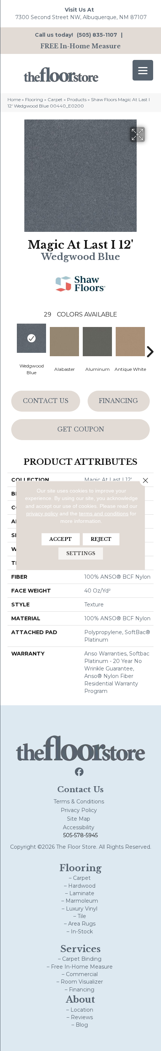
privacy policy (42, 514)
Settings (80, 553)
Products (76, 99)
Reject (101, 539)
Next (149, 340)
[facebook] (79, 772)
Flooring (34, 99)
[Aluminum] (97, 341)
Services (80, 949)
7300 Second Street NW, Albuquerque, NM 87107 (81, 17)
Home (14, 99)
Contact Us (46, 401)
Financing (118, 401)
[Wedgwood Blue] (31, 338)
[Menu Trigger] (143, 70)
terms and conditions (103, 514)
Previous (11, 340)
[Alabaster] (64, 341)
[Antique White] (130, 341)
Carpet (55, 99)
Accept (60, 539)
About (80, 999)
